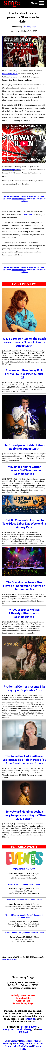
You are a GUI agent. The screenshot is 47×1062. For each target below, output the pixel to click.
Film (30, 1040)
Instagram (8, 1029)
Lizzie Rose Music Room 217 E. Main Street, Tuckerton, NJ (24, 877)
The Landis (27, 214)
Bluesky (27, 1029)
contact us (29, 1018)
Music (37, 1040)
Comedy (14, 1040)
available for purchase (11, 169)
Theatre (7, 1043)
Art (7, 1040)
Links (14, 1046)
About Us (30, 1043)
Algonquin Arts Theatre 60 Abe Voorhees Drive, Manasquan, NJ (24, 892)
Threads (18, 1029)
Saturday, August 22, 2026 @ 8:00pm (24, 889)
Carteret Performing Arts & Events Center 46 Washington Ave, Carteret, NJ (24, 925)
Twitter (34, 1026)
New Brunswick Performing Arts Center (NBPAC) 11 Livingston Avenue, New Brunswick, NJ (24, 907)
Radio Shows (25, 1046)
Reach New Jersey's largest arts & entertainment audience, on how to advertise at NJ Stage (24, 198)
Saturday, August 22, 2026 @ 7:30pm (24, 873)
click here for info (9, 959)
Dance (23, 1040)
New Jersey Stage (29, 27)
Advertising (18, 1043)
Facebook (25, 1026)
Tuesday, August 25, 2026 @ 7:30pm (24, 937)
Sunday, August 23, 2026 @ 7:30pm (24, 922)
